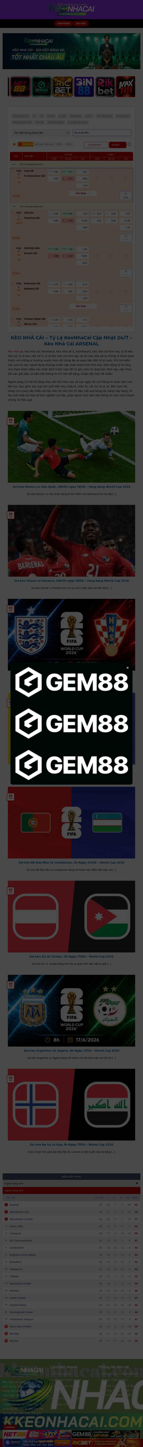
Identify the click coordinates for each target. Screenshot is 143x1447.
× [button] (127, 667)
